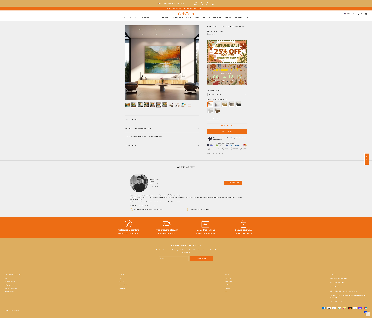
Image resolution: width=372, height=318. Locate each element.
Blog (226, 291)
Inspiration (200, 18)
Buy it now (227, 131)
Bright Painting (163, 18)
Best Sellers (123, 285)
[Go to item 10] (183, 105)
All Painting (126, 18)
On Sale (121, 282)
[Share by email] (222, 153)
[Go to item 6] (158, 105)
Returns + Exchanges (11, 288)
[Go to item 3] (140, 105)
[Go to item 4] (146, 105)
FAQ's (6, 278)
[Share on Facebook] (213, 153)
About (249, 18)
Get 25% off (366, 159)
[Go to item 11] (189, 105)
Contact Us (228, 285)
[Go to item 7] (165, 105)
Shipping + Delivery (10, 285)
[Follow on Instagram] (336, 301)
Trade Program (9, 291)
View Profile (154, 186)
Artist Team (228, 282)
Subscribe (201, 258)
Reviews (238, 18)
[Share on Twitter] (216, 153)
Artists (228, 18)
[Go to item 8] (171, 105)
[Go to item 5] (152, 105)
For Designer (215, 18)
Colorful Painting (143, 18)
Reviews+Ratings (10, 282)
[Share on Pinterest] (219, 153)
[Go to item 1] (127, 105)
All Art (121, 278)
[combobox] (227, 94)
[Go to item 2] (134, 105)
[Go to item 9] (177, 105)
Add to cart (227, 125)
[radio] (210, 104)
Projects (227, 288)
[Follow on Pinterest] (341, 301)
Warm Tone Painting (182, 18)
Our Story (228, 278)
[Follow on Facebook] (331, 301)
